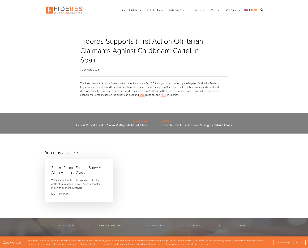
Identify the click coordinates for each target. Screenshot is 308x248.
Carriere (215, 10)
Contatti (241, 225)
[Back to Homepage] (64, 10)
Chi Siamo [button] (231, 10)
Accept (299, 242)
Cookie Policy (282, 242)
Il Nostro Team (155, 10)
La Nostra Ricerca (178, 10)
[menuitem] (246, 10)
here (142, 95)
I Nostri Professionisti (110, 225)
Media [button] (198, 10)
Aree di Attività (129, 10)
